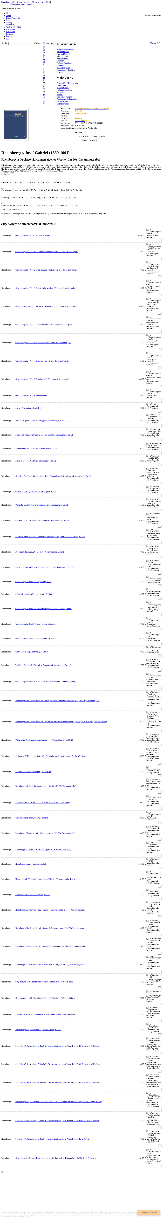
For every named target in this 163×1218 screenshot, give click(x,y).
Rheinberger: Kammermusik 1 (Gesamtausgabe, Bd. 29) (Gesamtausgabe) (45, 833)
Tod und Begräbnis (64, 63)
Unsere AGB (62, 85)
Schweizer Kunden (64, 97)
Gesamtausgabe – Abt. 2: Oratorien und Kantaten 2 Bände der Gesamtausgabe (46, 270)
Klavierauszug (62, 56)
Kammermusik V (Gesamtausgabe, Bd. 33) (32, 894)
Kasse (37, 2)
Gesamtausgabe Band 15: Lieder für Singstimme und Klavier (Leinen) (43, 609)
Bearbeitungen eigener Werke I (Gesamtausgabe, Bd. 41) (38, 1030)
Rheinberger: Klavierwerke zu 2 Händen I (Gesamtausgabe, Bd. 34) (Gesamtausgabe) (50, 910)
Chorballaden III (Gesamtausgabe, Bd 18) (32, 652)
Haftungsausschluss (64, 90)
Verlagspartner (62, 101)
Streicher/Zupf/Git (13, 27)
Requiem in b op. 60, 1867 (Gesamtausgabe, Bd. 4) (36, 448)
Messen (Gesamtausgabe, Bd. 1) (28, 408)
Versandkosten (99, 136)
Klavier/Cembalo (13, 18)
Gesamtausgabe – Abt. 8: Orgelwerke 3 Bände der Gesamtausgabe (42, 379)
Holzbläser (10, 32)
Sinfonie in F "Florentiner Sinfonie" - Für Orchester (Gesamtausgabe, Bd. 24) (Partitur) (50, 756)
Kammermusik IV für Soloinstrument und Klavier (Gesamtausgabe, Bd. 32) (45, 879)
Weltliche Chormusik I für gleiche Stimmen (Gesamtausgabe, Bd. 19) (43, 665)
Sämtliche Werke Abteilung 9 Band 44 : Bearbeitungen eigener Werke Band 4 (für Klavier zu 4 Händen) (57, 1082)
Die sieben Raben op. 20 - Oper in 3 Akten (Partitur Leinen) (39, 552)
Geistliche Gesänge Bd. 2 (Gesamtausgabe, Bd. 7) (35, 491)
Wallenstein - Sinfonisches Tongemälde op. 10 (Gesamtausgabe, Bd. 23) (44, 740)
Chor (8, 20)
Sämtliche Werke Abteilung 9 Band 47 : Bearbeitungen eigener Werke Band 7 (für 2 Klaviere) (53, 1139)
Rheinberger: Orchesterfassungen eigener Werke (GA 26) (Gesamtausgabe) (45, 786)
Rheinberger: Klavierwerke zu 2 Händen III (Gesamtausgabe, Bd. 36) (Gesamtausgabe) (50, 946)
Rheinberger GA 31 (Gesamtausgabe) (30, 864)
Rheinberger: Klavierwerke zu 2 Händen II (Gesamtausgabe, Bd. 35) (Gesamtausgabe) (50, 928)
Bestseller (60, 72)
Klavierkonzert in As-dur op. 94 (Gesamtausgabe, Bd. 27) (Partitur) (42, 802)
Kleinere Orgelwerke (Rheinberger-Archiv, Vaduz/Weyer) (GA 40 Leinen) (45, 1014)
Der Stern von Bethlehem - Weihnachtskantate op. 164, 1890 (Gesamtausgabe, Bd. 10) (50, 536)
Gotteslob (60, 65)
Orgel (8, 16)
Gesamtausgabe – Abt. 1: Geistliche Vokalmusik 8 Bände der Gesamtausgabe (46, 252)
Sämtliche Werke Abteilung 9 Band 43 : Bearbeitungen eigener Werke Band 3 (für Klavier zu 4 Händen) (57, 1064)
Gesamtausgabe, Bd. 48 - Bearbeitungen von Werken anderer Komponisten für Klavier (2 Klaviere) (55, 1158)
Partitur (78, 118)
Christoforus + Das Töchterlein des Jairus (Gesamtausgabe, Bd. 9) (42, 520)
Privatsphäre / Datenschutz (67, 83)
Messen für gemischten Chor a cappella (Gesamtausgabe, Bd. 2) (41, 420)
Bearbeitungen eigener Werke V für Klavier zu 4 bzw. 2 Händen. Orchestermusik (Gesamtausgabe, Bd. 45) (58, 1101)
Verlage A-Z (155, 43)
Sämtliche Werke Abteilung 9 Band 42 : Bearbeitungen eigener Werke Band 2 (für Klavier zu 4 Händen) (57, 1046)
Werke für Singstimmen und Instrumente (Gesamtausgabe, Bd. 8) (41, 505)
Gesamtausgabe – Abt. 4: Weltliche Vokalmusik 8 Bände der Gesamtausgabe (46, 306)
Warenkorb (5, 2)
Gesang (9, 22)
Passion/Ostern (63, 52)
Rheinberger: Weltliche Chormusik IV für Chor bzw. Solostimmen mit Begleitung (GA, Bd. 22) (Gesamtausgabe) (61, 722)
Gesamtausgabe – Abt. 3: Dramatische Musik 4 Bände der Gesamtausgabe (45, 288)
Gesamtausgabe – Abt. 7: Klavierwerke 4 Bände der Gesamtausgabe (42, 361)
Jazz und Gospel (63, 54)
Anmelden (45, 2)
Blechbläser (11, 29)
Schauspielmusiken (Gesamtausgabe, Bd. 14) (33, 594)
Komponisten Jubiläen (66, 70)
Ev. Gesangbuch (63, 68)
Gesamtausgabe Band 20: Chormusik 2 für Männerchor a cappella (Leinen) (45, 681)
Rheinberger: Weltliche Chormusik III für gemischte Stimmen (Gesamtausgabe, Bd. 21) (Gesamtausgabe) (57, 701)
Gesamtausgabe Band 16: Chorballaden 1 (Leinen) (35, 624)
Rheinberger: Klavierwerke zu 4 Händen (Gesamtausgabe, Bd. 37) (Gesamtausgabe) (49, 964)
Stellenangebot (63, 104)
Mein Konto (17, 2)
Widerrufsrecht (63, 88)
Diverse (9, 36)
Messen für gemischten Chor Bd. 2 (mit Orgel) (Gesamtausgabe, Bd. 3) (44, 435)
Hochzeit (60, 61)
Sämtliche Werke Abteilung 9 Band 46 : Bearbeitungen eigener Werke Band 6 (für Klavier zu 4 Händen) (57, 1121)
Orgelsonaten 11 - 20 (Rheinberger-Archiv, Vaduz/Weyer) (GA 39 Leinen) (45, 998)
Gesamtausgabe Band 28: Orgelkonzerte (31, 818)
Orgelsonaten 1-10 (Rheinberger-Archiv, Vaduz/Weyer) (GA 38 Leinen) (44, 982)
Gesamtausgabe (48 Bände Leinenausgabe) (32, 235)
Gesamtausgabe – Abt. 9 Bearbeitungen (31, 395)
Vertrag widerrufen (149, 1213)
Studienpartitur (63, 58)
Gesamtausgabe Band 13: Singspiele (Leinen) (33, 582)
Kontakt (60, 94)
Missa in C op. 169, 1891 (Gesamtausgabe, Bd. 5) (35, 461)
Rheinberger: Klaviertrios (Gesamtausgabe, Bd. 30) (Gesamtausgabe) (43, 849)
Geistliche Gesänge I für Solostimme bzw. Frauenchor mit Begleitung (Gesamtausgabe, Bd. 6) (53, 476)
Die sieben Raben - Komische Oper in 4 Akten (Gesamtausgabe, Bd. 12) (44, 567)
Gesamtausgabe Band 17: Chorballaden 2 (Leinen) (35, 638)
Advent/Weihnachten (65, 49)
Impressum (61, 92)
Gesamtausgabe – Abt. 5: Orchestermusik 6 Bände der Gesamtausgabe (43, 324)
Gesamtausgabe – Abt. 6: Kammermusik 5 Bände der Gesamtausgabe (43, 343)
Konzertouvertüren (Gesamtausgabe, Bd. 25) (33, 771)
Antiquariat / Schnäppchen (67, 99)
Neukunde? (28, 2)
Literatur (9, 34)
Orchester (10, 25)
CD (7, 38)
